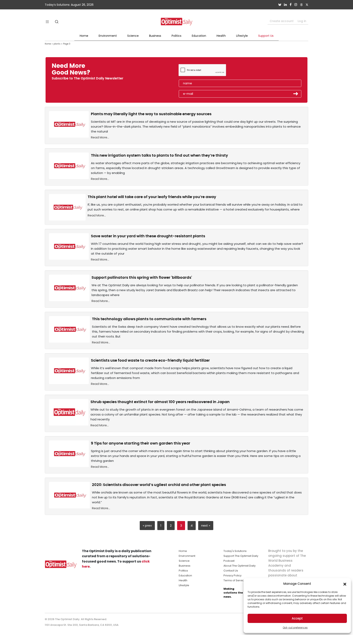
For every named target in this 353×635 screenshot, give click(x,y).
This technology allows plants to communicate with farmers (149, 318)
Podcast (229, 561)
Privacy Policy (232, 575)
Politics (176, 36)
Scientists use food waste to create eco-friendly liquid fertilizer (150, 360)
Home (84, 36)
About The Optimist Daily (239, 566)
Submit (295, 94)
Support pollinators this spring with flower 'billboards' (142, 277)
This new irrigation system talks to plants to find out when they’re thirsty (159, 155)
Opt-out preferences (295, 627)
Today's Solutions (235, 551)
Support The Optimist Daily (240, 556)
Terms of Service (234, 580)
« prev (147, 525)
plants (57, 43)
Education (199, 36)
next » (205, 525)
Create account (282, 21)
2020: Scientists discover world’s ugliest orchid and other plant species (159, 484)
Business (155, 36)
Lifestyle (242, 36)
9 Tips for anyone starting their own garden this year (140, 443)
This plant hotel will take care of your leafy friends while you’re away (152, 196)
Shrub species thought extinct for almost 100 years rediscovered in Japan (160, 401)
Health (221, 36)
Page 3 (66, 43)
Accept (297, 618)
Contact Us (230, 571)
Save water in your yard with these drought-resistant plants (148, 235)
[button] (345, 584)
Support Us (266, 36)
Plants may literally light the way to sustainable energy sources (151, 113)
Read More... (100, 137)
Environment (108, 36)
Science (133, 36)
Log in (302, 21)
